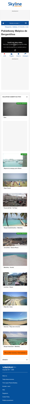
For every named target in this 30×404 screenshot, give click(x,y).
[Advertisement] (15, 15)
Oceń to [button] (18, 56)
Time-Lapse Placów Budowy (9, 383)
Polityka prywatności (7, 400)
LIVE (4, 56)
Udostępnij (25, 56)
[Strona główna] (3, 23)
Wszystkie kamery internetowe (15, 353)
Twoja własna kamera (8, 379)
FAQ (3, 390)
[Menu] (26, 23)
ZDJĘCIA (5, 360)
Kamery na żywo (14, 23)
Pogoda (12, 56)
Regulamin (5, 393)
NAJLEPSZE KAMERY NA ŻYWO (11, 97)
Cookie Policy (6, 397)
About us (4, 376)
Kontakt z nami (6, 386)
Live (27, 27)
